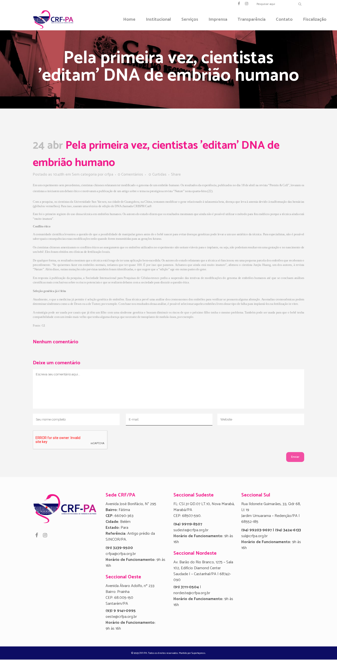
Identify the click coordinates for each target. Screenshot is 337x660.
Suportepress (198, 653)
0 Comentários (130, 174)
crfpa (108, 174)
